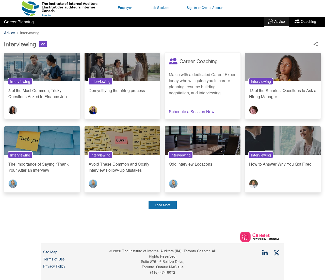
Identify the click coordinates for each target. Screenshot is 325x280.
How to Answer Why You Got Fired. (281, 164)
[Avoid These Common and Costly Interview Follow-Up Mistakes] (122, 140)
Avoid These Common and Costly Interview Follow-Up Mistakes (119, 167)
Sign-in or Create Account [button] (205, 7)
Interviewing (20, 81)
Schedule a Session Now (192, 111)
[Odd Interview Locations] (202, 140)
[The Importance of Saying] (42, 140)
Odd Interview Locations (190, 164)
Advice (279, 21)
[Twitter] (276, 252)
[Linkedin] (265, 252)
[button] (315, 43)
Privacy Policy (54, 266)
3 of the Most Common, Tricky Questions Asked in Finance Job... (39, 93)
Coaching (308, 21)
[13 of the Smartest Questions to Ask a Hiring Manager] (283, 66)
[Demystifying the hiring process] (122, 66)
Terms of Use (54, 258)
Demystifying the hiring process (117, 90)
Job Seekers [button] (160, 7)
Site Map (50, 251)
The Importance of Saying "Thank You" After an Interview (38, 167)
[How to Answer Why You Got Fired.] (283, 140)
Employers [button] (126, 7)
